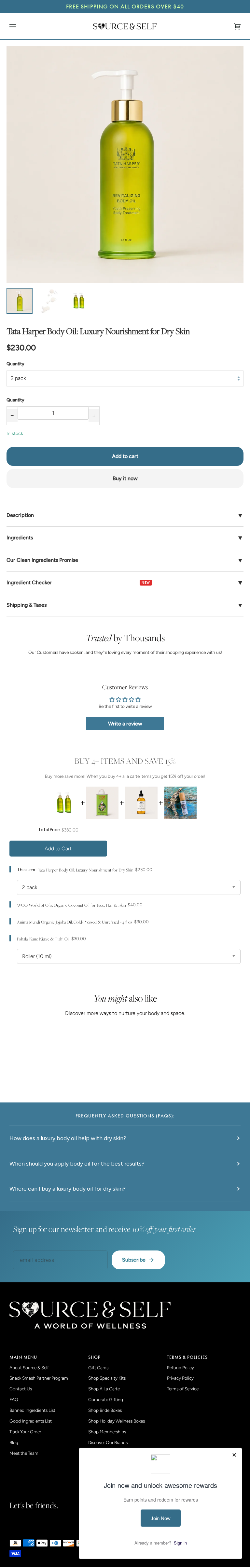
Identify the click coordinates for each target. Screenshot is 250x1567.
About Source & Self (29, 1367)
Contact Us (20, 1388)
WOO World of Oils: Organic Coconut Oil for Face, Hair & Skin (71, 905)
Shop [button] (94, 1357)
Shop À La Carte (104, 1388)
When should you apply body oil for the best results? (77, 1163)
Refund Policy (180, 1367)
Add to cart (125, 456)
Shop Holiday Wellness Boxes (116, 1421)
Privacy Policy (180, 1378)
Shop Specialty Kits (107, 1378)
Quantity (15, 364)
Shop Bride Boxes (105, 1410)
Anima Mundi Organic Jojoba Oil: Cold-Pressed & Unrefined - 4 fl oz (74, 922)
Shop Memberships (107, 1431)
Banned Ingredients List (32, 1410)
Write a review (125, 724)
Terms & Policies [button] (187, 1357)
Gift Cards (98, 1367)
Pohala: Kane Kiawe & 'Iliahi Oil (43, 939)
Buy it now (125, 478)
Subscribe (134, 1260)
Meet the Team (23, 1453)
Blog (13, 1442)
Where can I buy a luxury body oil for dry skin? (67, 1188)
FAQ (13, 1399)
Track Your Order (25, 1431)
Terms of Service (183, 1388)
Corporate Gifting (105, 1399)
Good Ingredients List (30, 1421)
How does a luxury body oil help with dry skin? (67, 1138)
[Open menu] (19, 26)
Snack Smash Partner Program (38, 1378)
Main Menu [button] (23, 1357)
